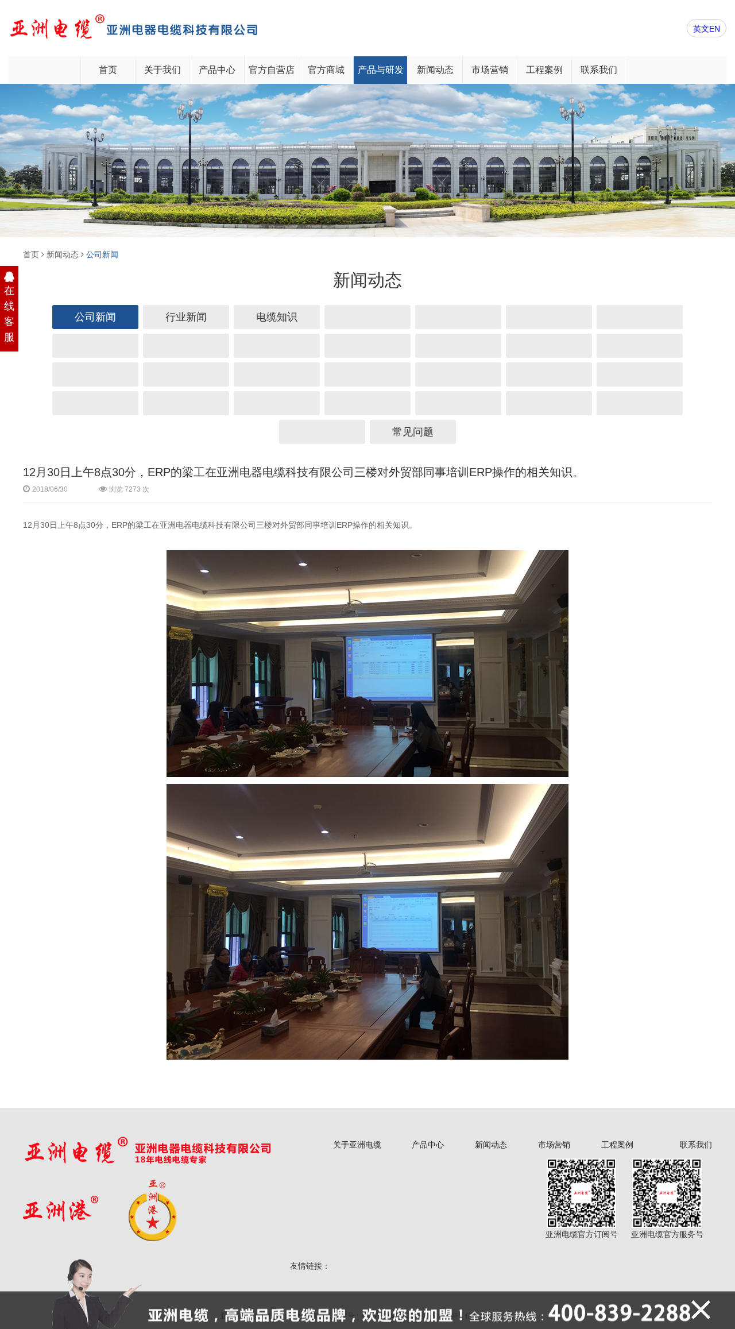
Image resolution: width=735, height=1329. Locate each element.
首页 (108, 70)
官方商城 (326, 70)
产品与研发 (381, 70)
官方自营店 (272, 70)
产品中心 (217, 70)
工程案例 (544, 70)
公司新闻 (102, 254)
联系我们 (599, 70)
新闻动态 (435, 70)
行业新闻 (186, 317)
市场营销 (489, 70)
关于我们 (162, 70)
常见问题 (413, 432)
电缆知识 (276, 317)
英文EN (706, 28)
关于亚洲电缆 (357, 1144)
